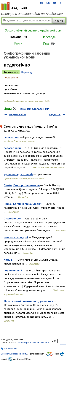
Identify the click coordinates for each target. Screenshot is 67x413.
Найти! (59, 20)
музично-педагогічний (18, 174)
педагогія (54, 114)
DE (48, 2)
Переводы (49, 37)
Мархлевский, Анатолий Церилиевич (28, 301)
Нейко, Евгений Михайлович (23, 203)
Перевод (26, 72)
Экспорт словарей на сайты (14, 354)
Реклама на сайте (40, 342)
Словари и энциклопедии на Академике (32, 14)
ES (55, 2)
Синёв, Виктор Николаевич (22, 185)
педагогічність (17, 114)
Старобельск (12, 218)
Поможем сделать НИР (34, 108)
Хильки (8, 259)
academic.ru (14, 6)
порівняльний (13, 270)
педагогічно (11, 137)
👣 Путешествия (9, 348)
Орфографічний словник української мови (34, 30)
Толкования (18, 37)
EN (41, 2)
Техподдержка (24, 342)
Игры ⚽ (49, 43)
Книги (18, 43)
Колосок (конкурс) (16, 237)
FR (61, 2)
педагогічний (12, 147)
